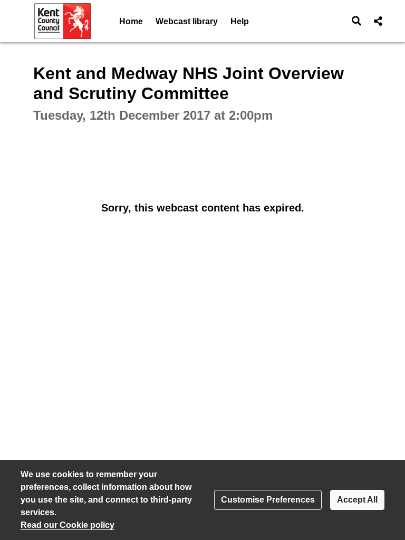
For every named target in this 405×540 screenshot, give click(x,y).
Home (131, 21)
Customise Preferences (268, 499)
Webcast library (187, 21)
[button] (356, 21)
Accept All (357, 499)
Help (239, 21)
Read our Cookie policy (67, 524)
